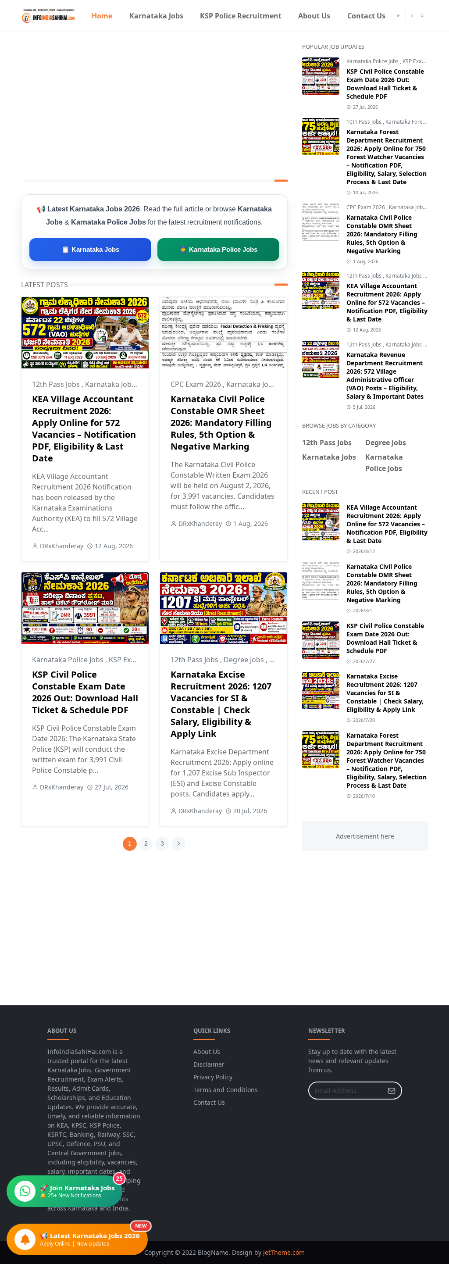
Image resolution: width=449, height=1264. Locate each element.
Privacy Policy (212, 1077)
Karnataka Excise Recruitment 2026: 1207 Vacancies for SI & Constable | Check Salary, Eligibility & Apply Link (221, 703)
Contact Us (209, 1102)
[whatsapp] (398, 16)
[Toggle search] (422, 16)
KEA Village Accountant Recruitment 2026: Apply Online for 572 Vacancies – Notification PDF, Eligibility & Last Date (84, 428)
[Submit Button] (391, 1090)
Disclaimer (208, 1064)
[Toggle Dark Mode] (412, 15)
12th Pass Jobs (57, 384)
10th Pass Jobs (364, 121)
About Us (206, 1051)
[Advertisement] (154, 104)
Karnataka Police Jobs (68, 659)
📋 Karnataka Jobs (90, 249)
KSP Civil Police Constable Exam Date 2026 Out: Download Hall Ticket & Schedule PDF (85, 692)
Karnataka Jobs (111, 384)
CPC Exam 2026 (197, 384)
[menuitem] (102, 16)
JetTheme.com (284, 1252)
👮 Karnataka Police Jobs (218, 249)
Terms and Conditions (225, 1089)
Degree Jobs (245, 659)
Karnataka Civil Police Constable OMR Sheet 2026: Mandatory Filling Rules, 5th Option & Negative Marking (221, 422)
